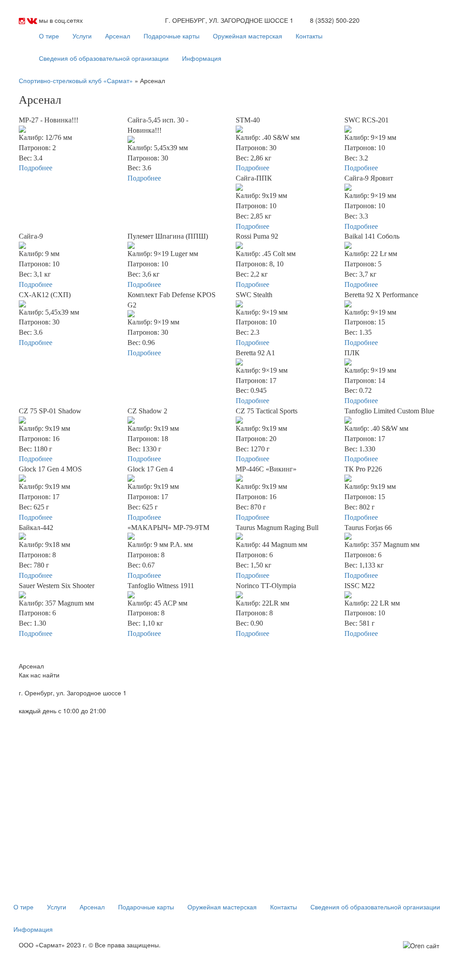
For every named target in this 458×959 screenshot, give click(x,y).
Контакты (309, 35)
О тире (49, 35)
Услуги (82, 35)
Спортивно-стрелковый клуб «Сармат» (76, 80)
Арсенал (117, 35)
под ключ (402, 955)
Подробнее (35, 168)
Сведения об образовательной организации (104, 58)
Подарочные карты (171, 35)
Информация (201, 58)
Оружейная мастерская (247, 35)
